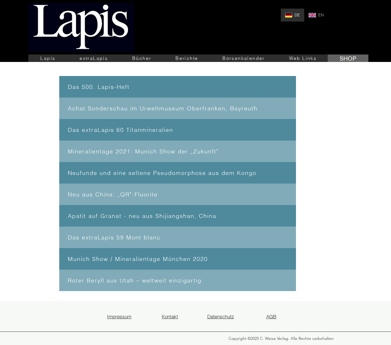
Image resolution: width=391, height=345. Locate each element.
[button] (48, 58)
